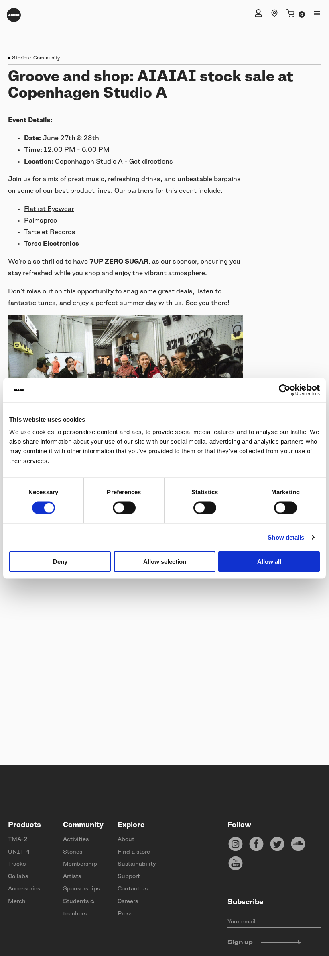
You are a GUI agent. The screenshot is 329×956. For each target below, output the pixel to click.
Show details (286, 537)
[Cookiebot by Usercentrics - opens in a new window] (285, 390)
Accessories (24, 889)
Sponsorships (81, 889)
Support (129, 876)
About (126, 839)
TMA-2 (17, 839)
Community (46, 57)
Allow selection (164, 561)
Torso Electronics (51, 243)
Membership (80, 864)
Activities (76, 839)
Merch (17, 901)
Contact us (133, 889)
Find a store (134, 852)
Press (125, 914)
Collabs (18, 876)
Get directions (151, 161)
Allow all (269, 561)
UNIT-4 (19, 852)
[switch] (124, 507)
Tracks (17, 864)
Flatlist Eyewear (49, 209)
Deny (60, 561)
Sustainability (137, 864)
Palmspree (40, 220)
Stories (20, 57)
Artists (72, 876)
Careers (128, 901)
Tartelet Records (49, 232)
